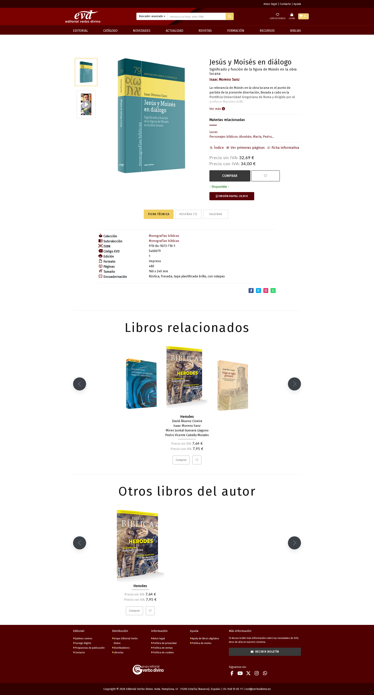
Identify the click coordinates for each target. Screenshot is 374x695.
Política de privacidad (164, 643)
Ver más (215, 109)
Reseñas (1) (188, 214)
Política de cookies (163, 652)
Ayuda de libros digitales (205, 638)
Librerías (118, 652)
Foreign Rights (83, 643)
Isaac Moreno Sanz (224, 79)
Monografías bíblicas (164, 236)
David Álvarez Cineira (187, 421)
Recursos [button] (267, 31)
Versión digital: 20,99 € (233, 196)
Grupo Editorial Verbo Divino (126, 641)
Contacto (285, 4)
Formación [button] (235, 31)
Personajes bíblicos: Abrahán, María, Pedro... (241, 136)
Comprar (229, 176)
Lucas (213, 132)
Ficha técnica (158, 214)
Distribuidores (122, 647)
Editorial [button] (80, 31)
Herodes (140, 586)
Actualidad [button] (174, 31)
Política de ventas (163, 647)
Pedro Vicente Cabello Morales (187, 435)
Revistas (205, 31)
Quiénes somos (83, 638)
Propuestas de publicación (90, 647)
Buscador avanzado (151, 16)
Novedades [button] (141, 31)
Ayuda (297, 4)
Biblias (295, 31)
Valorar (215, 214)
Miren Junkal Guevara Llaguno (187, 430)
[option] (151, 115)
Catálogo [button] (110, 31)
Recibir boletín (267, 651)
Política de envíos (201, 643)
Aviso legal (270, 4)
